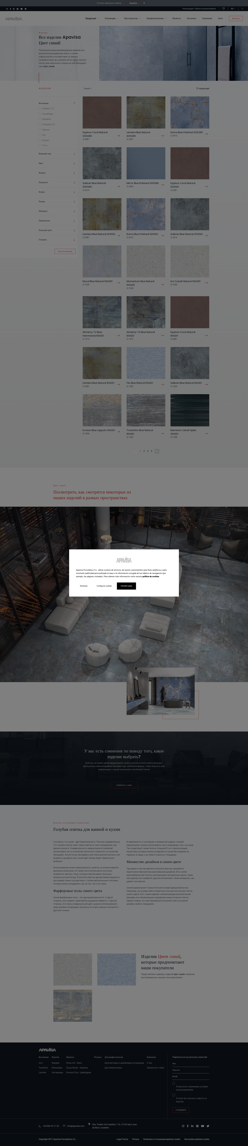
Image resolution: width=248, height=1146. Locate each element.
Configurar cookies (104, 586)
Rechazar (84, 586)
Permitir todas (126, 586)
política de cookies (151, 576)
